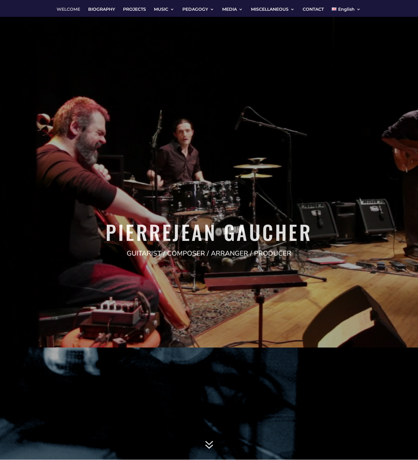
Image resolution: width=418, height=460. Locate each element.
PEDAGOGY (195, 9)
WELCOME (68, 9)
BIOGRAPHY (101, 9)
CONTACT (313, 9)
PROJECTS (134, 9)
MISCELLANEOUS (270, 9)
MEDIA (229, 9)
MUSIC (161, 9)
